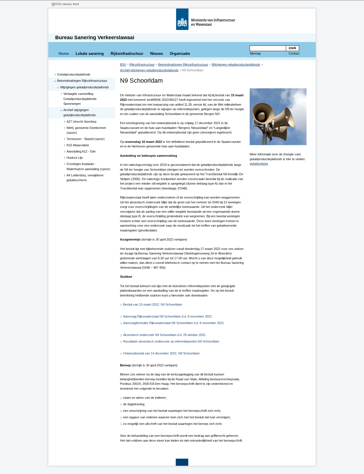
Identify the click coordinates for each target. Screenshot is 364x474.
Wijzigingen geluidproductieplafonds (84, 87)
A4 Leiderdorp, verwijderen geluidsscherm (85, 178)
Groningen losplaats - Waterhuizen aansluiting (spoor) (88, 166)
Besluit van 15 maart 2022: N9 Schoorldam (152, 304)
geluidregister (259, 163)
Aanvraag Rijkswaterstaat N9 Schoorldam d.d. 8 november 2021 (167, 316)
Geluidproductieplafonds (73, 74)
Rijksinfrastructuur (127, 53)
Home (64, 53)
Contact (294, 53)
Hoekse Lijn (75, 157)
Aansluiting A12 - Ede (81, 151)
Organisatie (180, 53)
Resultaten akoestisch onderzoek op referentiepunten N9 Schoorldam (171, 341)
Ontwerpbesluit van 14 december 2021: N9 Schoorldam (161, 353)
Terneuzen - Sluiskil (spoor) (86, 139)
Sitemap (255, 53)
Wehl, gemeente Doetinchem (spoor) (86, 130)
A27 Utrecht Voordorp (81, 121)
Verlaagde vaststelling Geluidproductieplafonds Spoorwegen (80, 98)
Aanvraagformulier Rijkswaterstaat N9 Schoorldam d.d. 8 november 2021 (173, 323)
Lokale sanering (90, 53)
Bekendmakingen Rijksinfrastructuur (82, 80)
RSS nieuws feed (67, 4)
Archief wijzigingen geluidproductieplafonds (79, 112)
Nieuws (156, 53)
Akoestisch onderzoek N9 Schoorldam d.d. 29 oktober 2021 (164, 335)
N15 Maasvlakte (78, 145)
